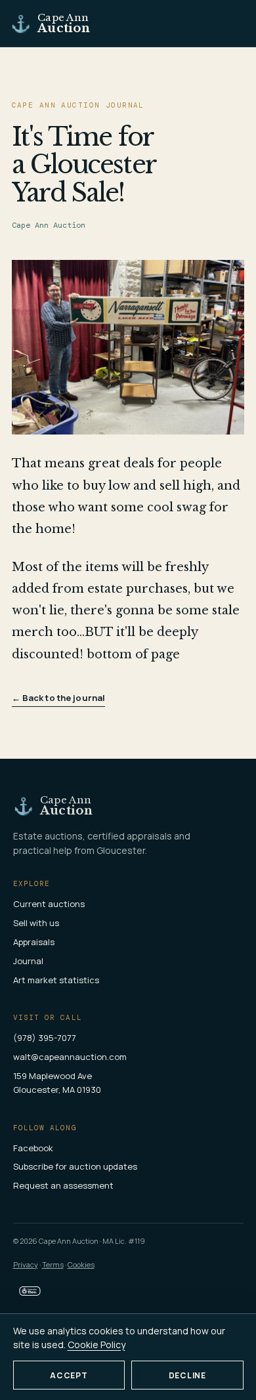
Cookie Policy (96, 1344)
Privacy (25, 1264)
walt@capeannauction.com (70, 1057)
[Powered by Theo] (30, 1291)
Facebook (33, 1148)
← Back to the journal (59, 698)
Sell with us (36, 923)
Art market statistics (56, 980)
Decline (187, 1375)
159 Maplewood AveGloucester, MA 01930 (57, 1082)
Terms (53, 1264)
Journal (28, 961)
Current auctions (49, 904)
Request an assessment (63, 1185)
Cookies (81, 1264)
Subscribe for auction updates (75, 1166)
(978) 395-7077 (44, 1038)
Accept (68, 1375)
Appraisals (33, 942)
